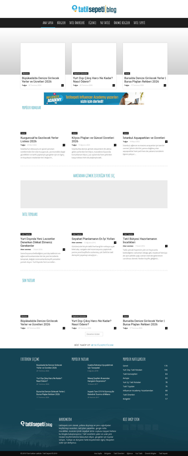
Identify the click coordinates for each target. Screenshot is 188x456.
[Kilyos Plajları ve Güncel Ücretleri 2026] (94, 123)
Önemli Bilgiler (122, 23)
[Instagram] (133, 427)
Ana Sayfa (48, 23)
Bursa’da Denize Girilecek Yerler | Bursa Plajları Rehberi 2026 (145, 79)
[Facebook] (125, 427)
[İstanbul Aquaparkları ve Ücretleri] (145, 123)
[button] (164, 23)
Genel (127, 73)
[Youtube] (155, 427)
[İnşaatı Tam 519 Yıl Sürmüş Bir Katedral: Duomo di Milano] (78, 395)
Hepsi (133, 107)
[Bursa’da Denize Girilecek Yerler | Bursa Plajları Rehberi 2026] (145, 59)
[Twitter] (148, 427)
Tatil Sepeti (139, 23)
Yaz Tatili (105, 23)
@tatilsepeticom (102, 345)
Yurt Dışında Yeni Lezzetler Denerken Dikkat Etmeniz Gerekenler (38, 242)
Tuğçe (24, 85)
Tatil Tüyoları (26, 234)
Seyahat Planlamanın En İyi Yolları (93, 238)
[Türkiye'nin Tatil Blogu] (94, 9)
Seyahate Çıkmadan (81, 73)
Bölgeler (61, 23)
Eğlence (92, 23)
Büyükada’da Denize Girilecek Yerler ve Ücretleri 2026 (40, 79)
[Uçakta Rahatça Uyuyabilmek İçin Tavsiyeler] (78, 368)
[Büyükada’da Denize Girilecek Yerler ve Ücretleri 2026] (43, 59)
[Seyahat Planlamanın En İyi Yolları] (94, 227)
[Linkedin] (140, 427)
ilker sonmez (26, 249)
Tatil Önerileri (77, 23)
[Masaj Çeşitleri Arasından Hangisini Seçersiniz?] (78, 382)
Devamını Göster (93, 334)
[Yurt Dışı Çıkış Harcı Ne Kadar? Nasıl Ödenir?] (94, 59)
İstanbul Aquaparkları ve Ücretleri (144, 137)
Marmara (26, 73)
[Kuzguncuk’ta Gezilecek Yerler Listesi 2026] (43, 123)
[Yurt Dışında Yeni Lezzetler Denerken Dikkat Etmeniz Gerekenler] (43, 227)
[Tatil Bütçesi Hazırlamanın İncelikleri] (145, 227)
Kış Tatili (147, 214)
